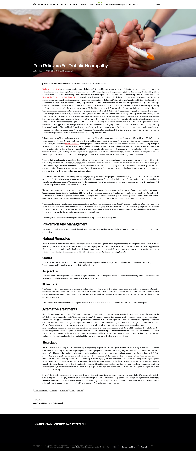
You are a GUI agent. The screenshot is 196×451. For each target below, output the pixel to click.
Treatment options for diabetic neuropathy (56, 84)
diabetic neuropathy (42, 390)
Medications (76, 84)
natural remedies (72, 144)
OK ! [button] (114, 447)
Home (83, 4)
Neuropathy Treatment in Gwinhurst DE (58, 97)
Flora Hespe (38, 71)
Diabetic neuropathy (50, 89)
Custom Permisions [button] (128, 447)
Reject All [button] (144, 447)
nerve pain (64, 390)
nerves (80, 390)
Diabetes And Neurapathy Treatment (121, 4)
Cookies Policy (104, 447)
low (73, 390)
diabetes (54, 390)
